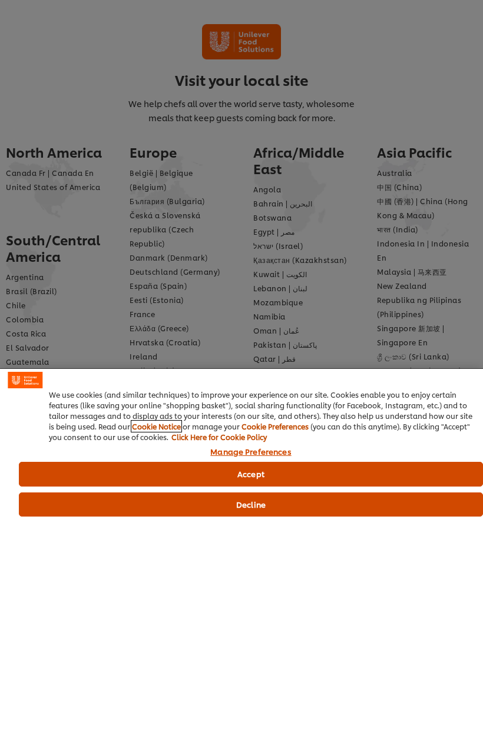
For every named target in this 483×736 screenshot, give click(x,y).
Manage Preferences (250, 452)
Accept (250, 473)
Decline (251, 504)
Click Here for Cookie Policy (219, 437)
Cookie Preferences (275, 426)
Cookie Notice (156, 426)
